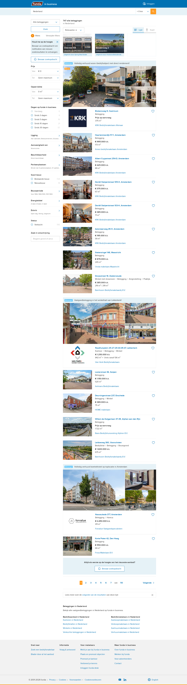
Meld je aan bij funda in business (94, 649)
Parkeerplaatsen (45, 166)
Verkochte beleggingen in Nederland (79, 632)
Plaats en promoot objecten (92, 654)
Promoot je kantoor (88, 659)
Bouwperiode (42, 192)
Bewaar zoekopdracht (47, 59)
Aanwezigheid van (39, 146)
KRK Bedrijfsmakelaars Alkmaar (109, 125)
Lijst (140, 30)
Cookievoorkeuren (93, 680)
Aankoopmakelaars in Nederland (125, 620)
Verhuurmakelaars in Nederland (125, 632)
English (155, 680)
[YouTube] (120, 680)
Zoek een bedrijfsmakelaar (42, 649)
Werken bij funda (122, 654)
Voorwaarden (75, 680)
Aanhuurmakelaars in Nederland (125, 628)
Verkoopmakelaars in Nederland (125, 624)
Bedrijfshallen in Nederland (75, 624)
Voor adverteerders (123, 659)
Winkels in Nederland (72, 628)
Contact (117, 663)
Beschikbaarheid (38, 156)
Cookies (62, 680)
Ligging (45, 136)
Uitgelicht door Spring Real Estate (75, 54)
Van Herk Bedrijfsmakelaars (107, 362)
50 (122, 583)
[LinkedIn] (125, 680)
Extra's (41, 211)
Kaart (152, 30)
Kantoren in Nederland (73, 620)
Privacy (52, 680)
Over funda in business (124, 649)
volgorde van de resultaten (94, 595)
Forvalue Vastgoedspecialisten (108, 528)
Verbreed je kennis (88, 663)
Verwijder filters (53, 35)
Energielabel (39, 202)
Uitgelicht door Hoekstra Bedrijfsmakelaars (110, 54)
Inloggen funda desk (89, 668)
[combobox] (83, 11)
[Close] (152, 594)
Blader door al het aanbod (42, 654)
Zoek (45, 29)
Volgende (147, 583)
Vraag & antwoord (67, 649)
